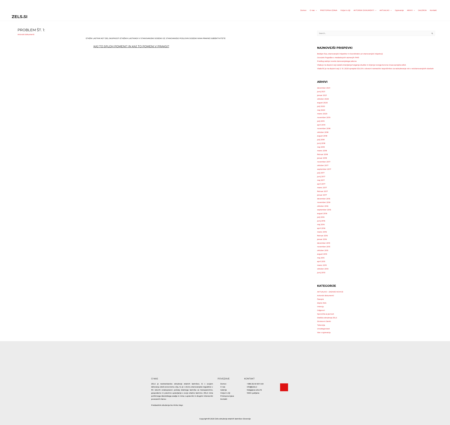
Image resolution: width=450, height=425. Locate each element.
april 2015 (321, 261)
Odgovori (321, 310)
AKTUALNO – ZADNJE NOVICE (330, 292)
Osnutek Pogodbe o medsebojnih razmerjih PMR (338, 58)
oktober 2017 (322, 165)
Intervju (320, 307)
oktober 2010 (322, 269)
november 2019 (323, 117)
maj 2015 (320, 258)
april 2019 (321, 125)
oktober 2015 (322, 250)
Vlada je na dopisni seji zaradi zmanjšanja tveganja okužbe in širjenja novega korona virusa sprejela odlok (361, 65)
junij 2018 (321, 143)
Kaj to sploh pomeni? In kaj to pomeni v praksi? (131, 46)
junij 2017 (321, 177)
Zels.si (19, 16)
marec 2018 (322, 151)
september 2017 (324, 169)
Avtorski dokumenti (26, 34)
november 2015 (323, 247)
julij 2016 (320, 217)
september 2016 (324, 210)
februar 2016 (322, 236)
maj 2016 (321, 224)
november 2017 (323, 162)
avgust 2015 (322, 254)
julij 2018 (320, 140)
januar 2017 (322, 195)
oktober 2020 (323, 99)
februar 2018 (322, 154)
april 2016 (321, 228)
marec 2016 (322, 232)
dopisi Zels (321, 303)
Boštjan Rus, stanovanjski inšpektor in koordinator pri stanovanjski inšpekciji (350, 54)
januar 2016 (322, 239)
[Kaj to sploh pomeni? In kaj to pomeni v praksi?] (89, 48)
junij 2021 (321, 92)
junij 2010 (321, 273)
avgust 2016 (322, 213)
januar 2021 (322, 95)
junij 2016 (321, 221)
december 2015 (323, 243)
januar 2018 (322, 158)
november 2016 (323, 202)
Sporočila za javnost (325, 314)
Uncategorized (323, 329)
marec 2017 (322, 188)
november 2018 (323, 128)
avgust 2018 (322, 136)
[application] (316, 10)
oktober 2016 (322, 206)
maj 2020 (321, 110)
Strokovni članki (324, 321)
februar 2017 (322, 191)
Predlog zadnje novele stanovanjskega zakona (336, 61)
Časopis (320, 299)
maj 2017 (321, 180)
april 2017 (321, 184)
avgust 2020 (322, 103)
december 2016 (323, 199)
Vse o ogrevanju (324, 332)
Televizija (321, 325)
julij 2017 (320, 173)
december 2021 (323, 88)
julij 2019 (320, 121)
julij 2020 (321, 106)
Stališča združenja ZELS (327, 318)
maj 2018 (321, 147)
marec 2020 (322, 114)
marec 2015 (322, 265)
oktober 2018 (322, 132)
